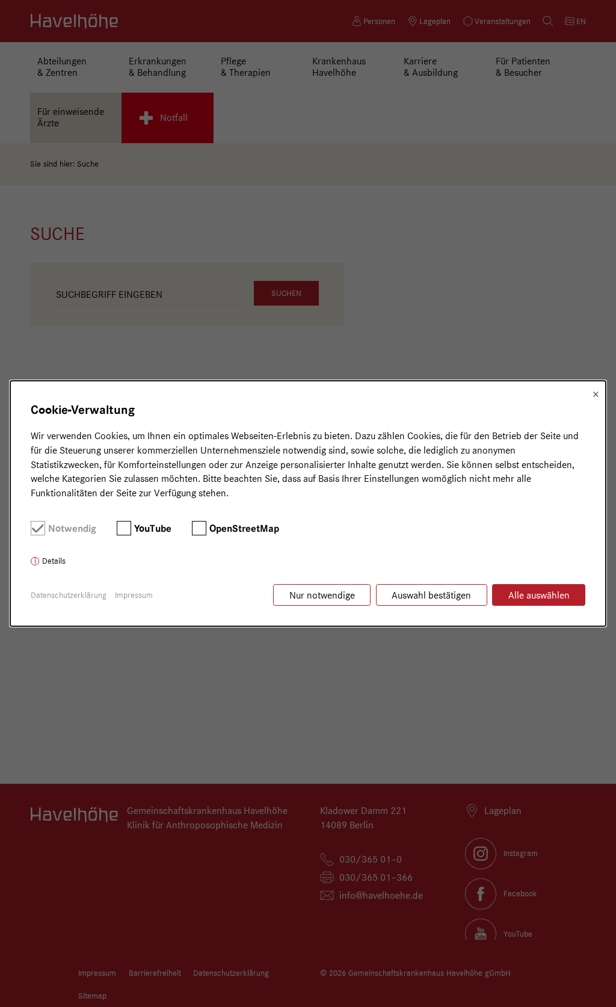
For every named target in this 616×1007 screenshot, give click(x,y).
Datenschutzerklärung (68, 595)
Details (54, 560)
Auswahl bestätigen (431, 595)
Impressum (134, 595)
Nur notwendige (322, 595)
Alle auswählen (539, 595)
